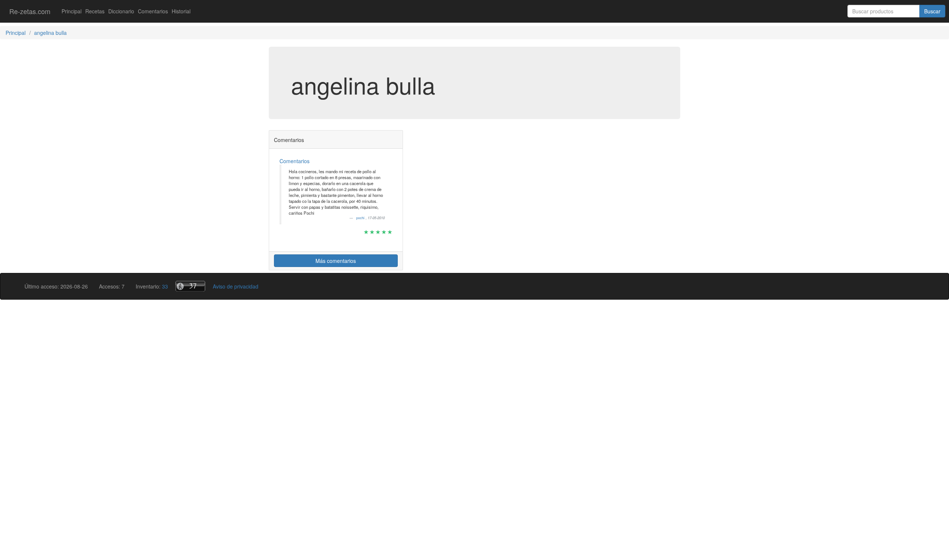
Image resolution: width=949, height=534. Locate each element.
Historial (181, 11)
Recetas (95, 11)
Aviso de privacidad (235, 286)
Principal (72, 11)
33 (165, 286)
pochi (361, 217)
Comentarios (153, 11)
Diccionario (121, 11)
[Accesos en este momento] (190, 286)
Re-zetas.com (29, 11)
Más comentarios (335, 260)
